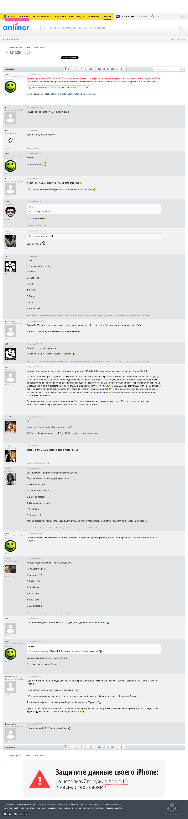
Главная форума (15, 47)
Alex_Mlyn (8, 446)
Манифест (62, 804)
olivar (7, 74)
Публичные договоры (111, 804)
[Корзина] (182, 28)
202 (117, 69)
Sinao (7, 367)
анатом (7, 231)
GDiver (7, 559)
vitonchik (8, 417)
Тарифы (51, 804)
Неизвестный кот (11, 108)
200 (108, 69)
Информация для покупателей (89, 808)
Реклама (42, 804)
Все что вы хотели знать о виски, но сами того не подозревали (60, 87)
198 (99, 69)
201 (112, 69)
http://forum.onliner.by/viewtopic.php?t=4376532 (73, 94)
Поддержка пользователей (60, 808)
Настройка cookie (114, 808)
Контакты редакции (25, 804)
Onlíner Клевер (128, 16)
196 (90, 69)
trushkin (7, 202)
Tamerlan (8, 469)
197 (95, 69)
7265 (6, 256)
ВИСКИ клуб (20, 53)
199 (104, 69)
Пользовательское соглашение (84, 804)
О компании (8, 804)
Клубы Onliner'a (39, 47)
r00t (6, 131)
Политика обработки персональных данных (24, 808)
